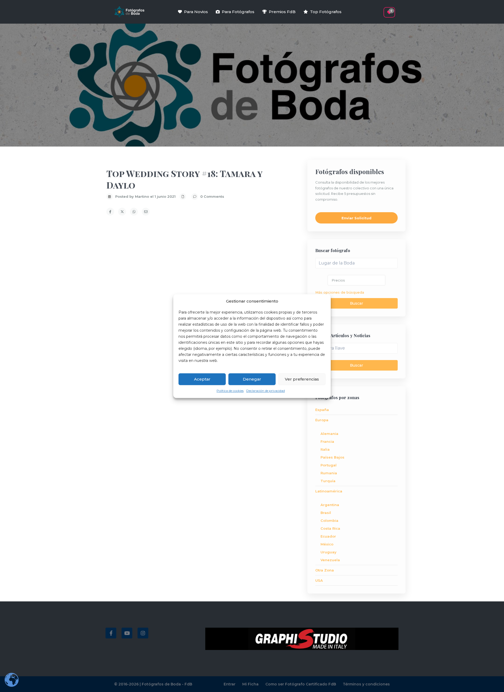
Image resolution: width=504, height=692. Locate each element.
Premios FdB (282, 11)
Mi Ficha (250, 684)
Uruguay (329, 552)
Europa (321, 420)
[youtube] (127, 633)
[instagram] (143, 633)
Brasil (326, 513)
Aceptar (202, 379)
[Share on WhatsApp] (134, 212)
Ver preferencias (302, 379)
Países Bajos (332, 457)
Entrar (229, 684)
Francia (327, 441)
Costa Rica (330, 528)
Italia (325, 449)
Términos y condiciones (366, 684)
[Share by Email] (146, 212)
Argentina (330, 505)
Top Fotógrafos (326, 11)
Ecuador (328, 536)
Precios (338, 280)
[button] (380, 9)
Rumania (329, 473)
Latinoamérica (328, 491)
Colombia (329, 520)
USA (319, 580)
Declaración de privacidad (265, 391)
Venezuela (330, 560)
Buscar (356, 303)
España (322, 410)
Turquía (328, 481)
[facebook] (111, 633)
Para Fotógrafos (238, 11)
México (327, 544)
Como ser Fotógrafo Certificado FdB (300, 684)
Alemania (329, 433)
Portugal (329, 465)
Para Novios (196, 11)
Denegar (252, 379)
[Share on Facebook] (110, 212)
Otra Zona (324, 570)
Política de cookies (230, 391)
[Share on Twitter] (122, 212)
